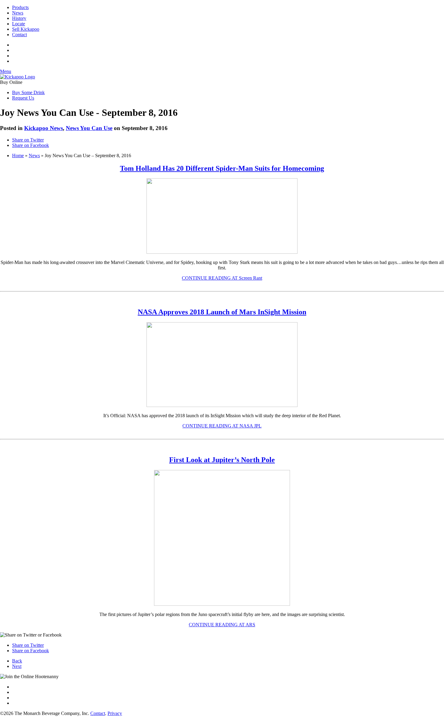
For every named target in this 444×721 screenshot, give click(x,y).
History (19, 18)
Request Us (23, 97)
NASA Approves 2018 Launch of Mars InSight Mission (222, 312)
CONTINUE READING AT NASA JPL (222, 425)
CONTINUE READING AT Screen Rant (222, 278)
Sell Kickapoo (25, 29)
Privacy (115, 713)
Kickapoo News (43, 128)
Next (16, 666)
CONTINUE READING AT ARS (222, 624)
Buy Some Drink (28, 92)
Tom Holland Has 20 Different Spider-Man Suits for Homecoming (222, 168)
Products (20, 7)
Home (18, 155)
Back (17, 660)
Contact (19, 34)
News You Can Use (89, 128)
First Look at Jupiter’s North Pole (222, 460)
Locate (18, 23)
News (17, 12)
